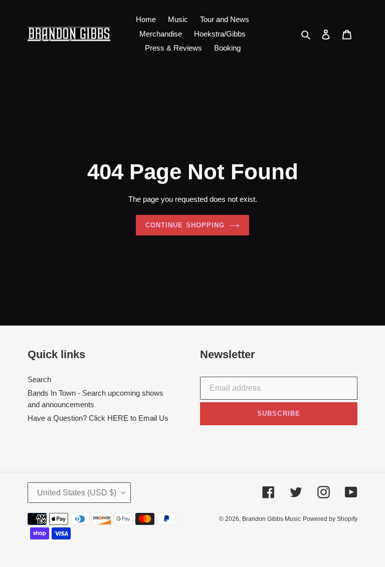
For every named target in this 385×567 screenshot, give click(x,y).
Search (39, 379)
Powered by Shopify (330, 518)
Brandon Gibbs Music (271, 518)
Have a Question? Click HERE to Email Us (98, 418)
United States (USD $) (76, 492)
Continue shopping (185, 225)
